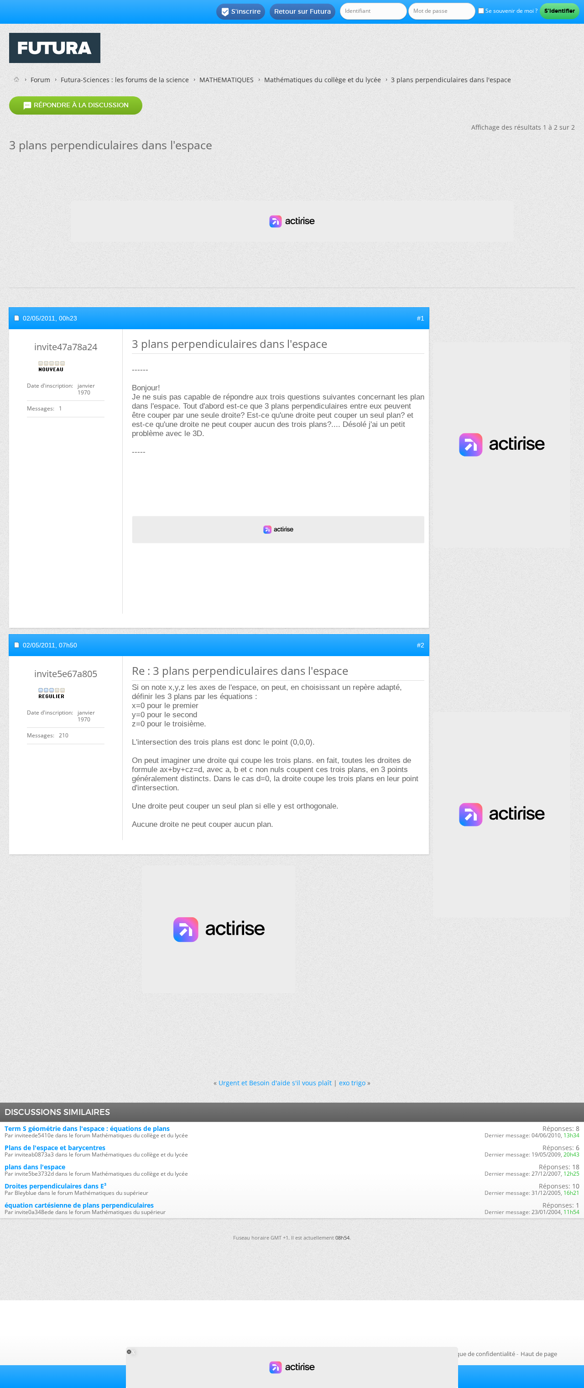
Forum (40, 79)
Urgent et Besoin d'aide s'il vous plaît (275, 1082)
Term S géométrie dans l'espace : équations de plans (87, 1128)
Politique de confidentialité (478, 1354)
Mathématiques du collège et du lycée (322, 79)
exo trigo (352, 1082)
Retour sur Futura (302, 11)
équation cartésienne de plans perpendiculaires (79, 1205)
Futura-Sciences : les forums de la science (125, 79)
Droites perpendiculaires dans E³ (55, 1186)
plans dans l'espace (35, 1166)
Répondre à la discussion (76, 105)
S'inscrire (241, 11)
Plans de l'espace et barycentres (55, 1147)
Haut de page (539, 1354)
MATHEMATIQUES (226, 79)
